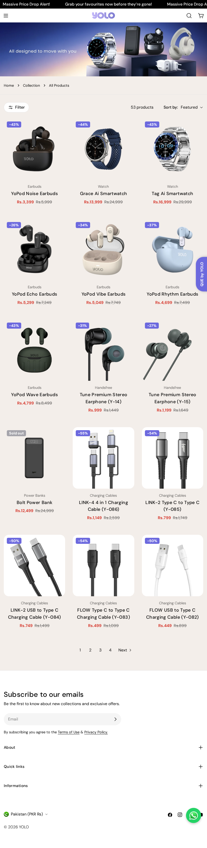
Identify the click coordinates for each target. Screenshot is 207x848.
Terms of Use (69, 732)
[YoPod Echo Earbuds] (34, 249)
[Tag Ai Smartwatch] (172, 149)
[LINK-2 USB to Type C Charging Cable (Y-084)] (34, 565)
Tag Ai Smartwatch (172, 194)
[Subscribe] (115, 719)
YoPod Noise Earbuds (34, 194)
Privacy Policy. (96, 732)
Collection (31, 85)
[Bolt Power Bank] (34, 457)
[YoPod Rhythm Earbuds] (172, 249)
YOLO (24, 827)
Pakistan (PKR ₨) (27, 814)
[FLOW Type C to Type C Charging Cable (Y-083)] (103, 565)
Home (9, 85)
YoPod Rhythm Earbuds (172, 294)
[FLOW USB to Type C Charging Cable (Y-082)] (172, 565)
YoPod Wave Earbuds (34, 395)
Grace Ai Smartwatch (103, 194)
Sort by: (171, 107)
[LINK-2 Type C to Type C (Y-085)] (172, 457)
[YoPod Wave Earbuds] (34, 350)
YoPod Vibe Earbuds (103, 294)
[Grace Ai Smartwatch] (103, 149)
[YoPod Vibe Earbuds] (103, 249)
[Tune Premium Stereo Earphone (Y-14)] (103, 350)
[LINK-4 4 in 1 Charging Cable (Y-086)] (103, 457)
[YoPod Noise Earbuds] (34, 149)
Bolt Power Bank (34, 502)
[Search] (189, 16)
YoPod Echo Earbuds (34, 294)
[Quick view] (58, 129)
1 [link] (80, 650)
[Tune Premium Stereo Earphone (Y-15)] (172, 350)
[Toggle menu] (6, 16)
